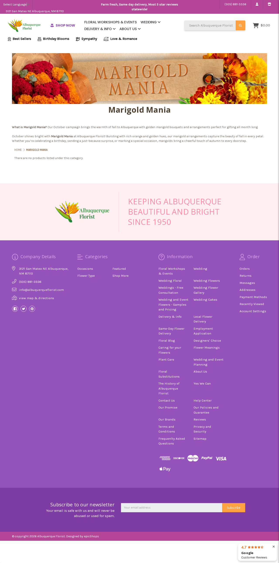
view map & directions (36, 298)
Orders (245, 269)
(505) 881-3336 (235, 4)
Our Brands (166, 419)
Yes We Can (202, 383)
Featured (119, 269)
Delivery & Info (98, 28)
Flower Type (86, 276)
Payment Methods (253, 297)
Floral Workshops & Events (110, 22)
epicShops (91, 536)
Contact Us (166, 400)
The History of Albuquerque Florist (168, 388)
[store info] (269, 4)
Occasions (85, 269)
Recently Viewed (252, 304)
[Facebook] (15, 309)
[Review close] (274, 546)
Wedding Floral (170, 281)
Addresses (247, 290)
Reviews (200, 419)
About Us (128, 28)
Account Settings (253, 311)
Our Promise (167, 407)
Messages (247, 283)
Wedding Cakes (205, 300)
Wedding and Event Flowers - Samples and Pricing (173, 304)
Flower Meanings (207, 347)
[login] (257, 4)
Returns (246, 276)
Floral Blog (166, 341)
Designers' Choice (207, 341)
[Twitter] (23, 309)
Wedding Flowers (207, 281)
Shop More (120, 276)
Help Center (203, 400)
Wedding (149, 22)
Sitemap (200, 439)
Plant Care (166, 359)
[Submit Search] (240, 25)
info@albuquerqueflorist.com (41, 290)
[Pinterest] (32, 309)
